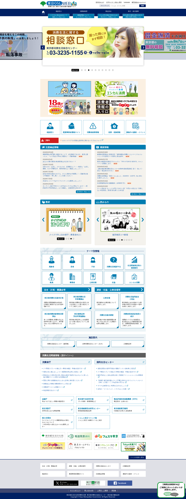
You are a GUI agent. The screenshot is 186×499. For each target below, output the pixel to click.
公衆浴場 (93, 282)
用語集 (114, 490)
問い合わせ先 (88, 490)
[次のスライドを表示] (88, 220)
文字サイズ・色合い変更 (114, 2)
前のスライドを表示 (43, 47)
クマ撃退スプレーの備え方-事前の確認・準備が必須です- (117, 372)
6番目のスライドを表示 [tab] (99, 70)
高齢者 (51, 267)
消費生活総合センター (103, 466)
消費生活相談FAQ (114, 267)
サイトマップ (105, 5)
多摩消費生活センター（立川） (93, 344)
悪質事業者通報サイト (71, 132)
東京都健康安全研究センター (89, 408)
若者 (72, 267)
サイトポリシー (75, 490)
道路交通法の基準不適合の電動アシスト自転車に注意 (116, 368)
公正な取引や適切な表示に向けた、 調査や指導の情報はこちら (133, 16)
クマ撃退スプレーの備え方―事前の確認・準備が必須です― (63, 368)
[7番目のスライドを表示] (131, 240)
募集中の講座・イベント (135, 132)
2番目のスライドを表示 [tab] (85, 70)
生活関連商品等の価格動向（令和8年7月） (111, 183)
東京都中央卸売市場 (85, 399)
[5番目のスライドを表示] (126, 240)
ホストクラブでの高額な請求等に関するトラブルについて (81, 140)
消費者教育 (83, 11)
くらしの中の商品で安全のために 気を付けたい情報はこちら (108, 16)
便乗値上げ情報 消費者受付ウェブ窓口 (56, 384)
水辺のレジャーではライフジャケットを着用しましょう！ (62, 181)
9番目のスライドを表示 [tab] (109, 70)
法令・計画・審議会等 (55, 290)
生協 (113, 282)
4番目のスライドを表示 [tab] (92, 70)
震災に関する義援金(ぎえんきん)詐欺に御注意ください (62, 380)
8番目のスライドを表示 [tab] (106, 70)
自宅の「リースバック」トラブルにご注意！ (113, 389)
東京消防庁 (46, 408)
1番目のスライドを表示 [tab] (81, 70)
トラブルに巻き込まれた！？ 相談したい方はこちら (58, 16)
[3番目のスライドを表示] (71, 238)
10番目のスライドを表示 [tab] (112, 70)
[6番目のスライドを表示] (129, 240)
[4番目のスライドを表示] (73, 238)
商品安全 (108, 11)
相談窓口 (59, 11)
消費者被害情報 (93, 132)
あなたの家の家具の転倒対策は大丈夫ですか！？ (59, 161)
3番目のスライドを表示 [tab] (88, 70)
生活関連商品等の (134, 267)
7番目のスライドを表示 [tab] (102, 70)
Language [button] (127, 2)
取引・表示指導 (133, 11)
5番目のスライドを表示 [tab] (95, 70)
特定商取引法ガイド (50, 390)
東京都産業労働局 (121, 408)
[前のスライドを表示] (43, 220)
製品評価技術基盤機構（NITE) (125, 399)
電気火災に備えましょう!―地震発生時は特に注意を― (61, 372)
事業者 (72, 282)
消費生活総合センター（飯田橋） (58, 344)
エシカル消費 (134, 282)
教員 (51, 282)
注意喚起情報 (100, 474)
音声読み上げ (100, 2)
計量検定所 (127, 344)
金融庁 (44, 399)
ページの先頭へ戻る (137, 457)
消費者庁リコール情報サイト (53, 387)
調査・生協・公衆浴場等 (108, 290)
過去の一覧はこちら (85, 191)
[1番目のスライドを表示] (66, 238)
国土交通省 (46, 418)
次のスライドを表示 (143, 47)
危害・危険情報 (114, 132)
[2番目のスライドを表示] (68, 238)
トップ (43, 14)
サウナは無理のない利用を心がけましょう (112, 386)
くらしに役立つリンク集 (87, 418)
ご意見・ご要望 (102, 490)
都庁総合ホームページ (139, 2)
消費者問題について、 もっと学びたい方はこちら (83, 16)
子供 (93, 267)
